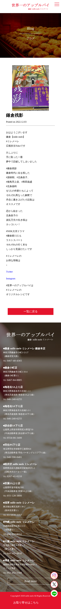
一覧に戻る (31, 311)
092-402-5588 (14, 572)
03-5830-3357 (14, 514)
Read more (30, 581)
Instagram (10, 278)
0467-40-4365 (14, 360)
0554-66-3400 (14, 437)
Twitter (9, 271)
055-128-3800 (14, 495)
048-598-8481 (14, 457)
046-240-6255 (14, 399)
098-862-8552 (14, 534)
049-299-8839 (14, 553)
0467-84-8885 (14, 380)
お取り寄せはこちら (26, 602)
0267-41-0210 (14, 476)
